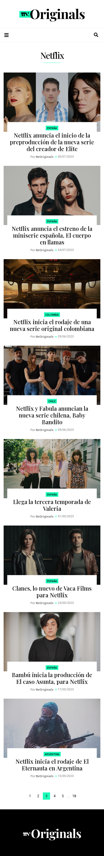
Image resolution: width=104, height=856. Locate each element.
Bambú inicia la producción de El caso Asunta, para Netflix (52, 678)
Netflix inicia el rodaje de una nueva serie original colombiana (52, 325)
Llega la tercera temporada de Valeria (52, 505)
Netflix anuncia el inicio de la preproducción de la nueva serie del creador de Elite (52, 142)
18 (74, 796)
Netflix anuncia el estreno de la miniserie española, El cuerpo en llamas (52, 235)
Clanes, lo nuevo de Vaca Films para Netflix (52, 591)
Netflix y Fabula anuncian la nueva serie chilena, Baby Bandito (52, 415)
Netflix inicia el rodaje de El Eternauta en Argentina (52, 764)
